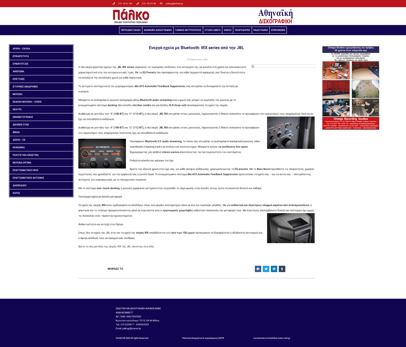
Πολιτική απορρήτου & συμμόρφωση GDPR (203, 338)
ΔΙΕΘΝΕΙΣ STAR (21, 124)
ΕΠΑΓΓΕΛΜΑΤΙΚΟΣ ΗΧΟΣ (25, 170)
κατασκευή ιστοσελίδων (265, 338)
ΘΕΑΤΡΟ (17, 109)
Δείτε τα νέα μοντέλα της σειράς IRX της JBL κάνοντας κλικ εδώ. (116, 246)
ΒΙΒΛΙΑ (16, 132)
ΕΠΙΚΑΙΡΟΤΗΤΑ (21, 56)
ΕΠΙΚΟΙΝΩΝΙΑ (278, 30)
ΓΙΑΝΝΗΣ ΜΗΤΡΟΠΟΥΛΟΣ (188, 30)
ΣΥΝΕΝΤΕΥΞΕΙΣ (20, 64)
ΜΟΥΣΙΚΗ (17, 94)
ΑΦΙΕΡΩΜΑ (18, 71)
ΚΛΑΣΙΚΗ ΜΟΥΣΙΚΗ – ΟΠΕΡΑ (27, 102)
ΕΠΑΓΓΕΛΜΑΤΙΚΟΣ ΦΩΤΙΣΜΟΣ (28, 178)
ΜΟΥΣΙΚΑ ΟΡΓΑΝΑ (22, 162)
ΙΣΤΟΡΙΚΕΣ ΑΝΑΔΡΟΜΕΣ (25, 86)
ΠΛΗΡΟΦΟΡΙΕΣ (242, 30)
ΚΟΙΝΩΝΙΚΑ (19, 147)
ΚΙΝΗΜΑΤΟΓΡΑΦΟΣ (23, 117)
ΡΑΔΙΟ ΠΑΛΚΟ (260, 30)
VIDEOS (228, 30)
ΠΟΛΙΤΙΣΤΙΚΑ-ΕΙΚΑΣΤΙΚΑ (26, 155)
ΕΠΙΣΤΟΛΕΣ (19, 79)
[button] (258, 269)
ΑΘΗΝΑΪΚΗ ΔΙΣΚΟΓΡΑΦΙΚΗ (158, 30)
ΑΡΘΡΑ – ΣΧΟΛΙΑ (21, 48)
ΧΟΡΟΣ (16, 193)
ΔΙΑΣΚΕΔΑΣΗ (19, 185)
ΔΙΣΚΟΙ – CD (19, 140)
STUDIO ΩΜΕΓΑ (213, 30)
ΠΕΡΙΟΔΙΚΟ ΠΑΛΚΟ (131, 30)
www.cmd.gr (284, 338)
